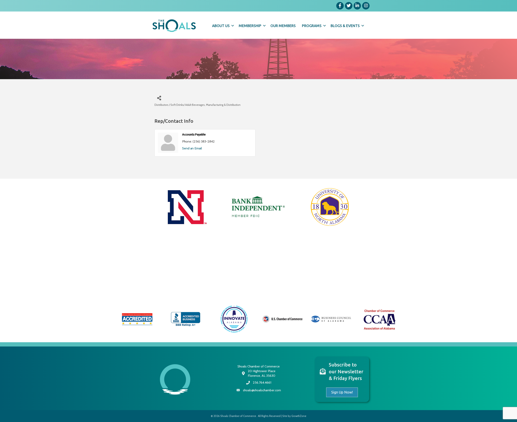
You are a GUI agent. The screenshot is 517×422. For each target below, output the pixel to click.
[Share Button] (159, 97)
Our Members (283, 26)
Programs (312, 26)
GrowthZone (298, 416)
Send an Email (192, 148)
